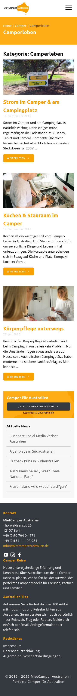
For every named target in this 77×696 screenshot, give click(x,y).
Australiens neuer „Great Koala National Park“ (35, 474)
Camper (20, 26)
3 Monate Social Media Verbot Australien (34, 439)
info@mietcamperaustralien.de (26, 546)
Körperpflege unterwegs (33, 328)
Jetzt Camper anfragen (37, 406)
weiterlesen (17, 158)
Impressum (12, 646)
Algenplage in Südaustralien (32, 451)
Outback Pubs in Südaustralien (34, 461)
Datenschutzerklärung (21, 651)
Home (7, 26)
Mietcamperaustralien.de (18, 8)
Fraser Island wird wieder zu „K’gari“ (38, 486)
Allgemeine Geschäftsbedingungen (32, 656)
